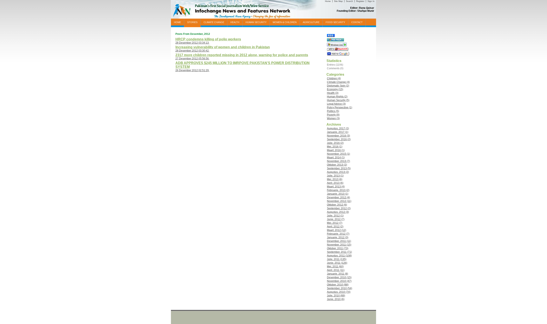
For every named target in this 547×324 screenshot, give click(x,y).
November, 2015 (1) (338, 153)
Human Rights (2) (337, 96)
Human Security (256, 22)
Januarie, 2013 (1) (337, 193)
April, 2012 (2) (335, 226)
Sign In (371, 1)
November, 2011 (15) (339, 244)
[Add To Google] (338, 54)
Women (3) (333, 118)
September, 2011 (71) (339, 251)
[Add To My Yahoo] (337, 49)
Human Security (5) (338, 100)
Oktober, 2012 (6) (337, 204)
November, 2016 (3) (338, 135)
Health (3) (332, 92)
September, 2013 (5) (339, 168)
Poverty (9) (333, 114)
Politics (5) (333, 111)
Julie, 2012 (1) (335, 215)
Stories (192, 22)
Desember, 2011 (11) (339, 241)
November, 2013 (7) (338, 161)
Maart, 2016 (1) (336, 150)
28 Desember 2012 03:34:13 (192, 42)
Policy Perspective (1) (339, 107)
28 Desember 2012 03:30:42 (192, 50)
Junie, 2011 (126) (337, 262)
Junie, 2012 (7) (335, 219)
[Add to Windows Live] (337, 45)
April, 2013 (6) (335, 182)
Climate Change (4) (338, 82)
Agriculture (311, 22)
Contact (357, 22)
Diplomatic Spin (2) (338, 85)
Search (349, 1)
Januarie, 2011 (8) (337, 273)
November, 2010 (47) (339, 281)
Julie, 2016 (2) (335, 142)
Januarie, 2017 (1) (337, 132)
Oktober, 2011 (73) (337, 248)
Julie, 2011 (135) (336, 259)
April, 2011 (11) (335, 270)
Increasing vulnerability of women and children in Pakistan (222, 47)
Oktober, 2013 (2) (337, 164)
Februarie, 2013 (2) (338, 190)
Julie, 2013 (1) (335, 175)
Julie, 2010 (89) (336, 295)
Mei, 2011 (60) (335, 266)
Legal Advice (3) (336, 103)
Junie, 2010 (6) (335, 299)
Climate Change (214, 22)
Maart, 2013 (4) (336, 186)
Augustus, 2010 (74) (338, 291)
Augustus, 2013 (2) (338, 172)
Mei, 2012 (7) (334, 222)
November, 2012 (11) (339, 201)
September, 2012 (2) (339, 208)
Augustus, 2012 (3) (338, 212)
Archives (333, 124)
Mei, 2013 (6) (334, 179)
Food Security (335, 22)
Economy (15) (335, 89)
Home (328, 1)
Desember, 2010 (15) (339, 277)
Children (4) (334, 78)
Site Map (338, 1)
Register (360, 1)
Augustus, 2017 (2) (338, 128)
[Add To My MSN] (335, 40)
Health (234, 22)
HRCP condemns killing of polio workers (208, 39)
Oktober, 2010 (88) (337, 284)
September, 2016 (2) (339, 139)
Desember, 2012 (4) (338, 197)
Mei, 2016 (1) (334, 146)
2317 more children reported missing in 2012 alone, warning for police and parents (241, 55)
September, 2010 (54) (339, 288)
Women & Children (285, 22)
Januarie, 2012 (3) (337, 237)
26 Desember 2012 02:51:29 (192, 70)
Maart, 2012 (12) (336, 230)
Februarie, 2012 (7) (338, 233)
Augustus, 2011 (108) (339, 255)
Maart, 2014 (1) (336, 157)
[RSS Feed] (331, 36)
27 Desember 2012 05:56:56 (192, 58)
